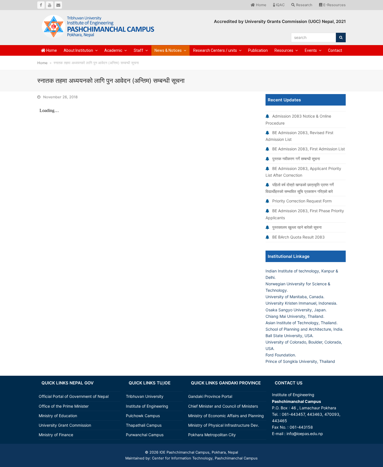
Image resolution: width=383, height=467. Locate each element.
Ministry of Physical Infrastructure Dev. (223, 425)
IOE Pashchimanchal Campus (183, 452)
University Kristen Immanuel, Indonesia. (301, 303)
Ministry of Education (58, 415)
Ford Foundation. (281, 354)
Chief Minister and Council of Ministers (223, 406)
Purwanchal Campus (144, 434)
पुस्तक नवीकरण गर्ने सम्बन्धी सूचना (296, 158)
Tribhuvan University (144, 396)
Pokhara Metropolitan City (212, 434)
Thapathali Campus (143, 425)
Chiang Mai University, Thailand (294, 316)
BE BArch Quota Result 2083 (298, 237)
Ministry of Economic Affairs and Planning (226, 415)
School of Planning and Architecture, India (304, 329)
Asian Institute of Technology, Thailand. (302, 322)
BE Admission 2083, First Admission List (308, 148)
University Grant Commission (65, 425)
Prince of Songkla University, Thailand (300, 361)
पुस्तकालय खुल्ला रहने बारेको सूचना (297, 227)
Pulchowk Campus (143, 415)
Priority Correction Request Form (302, 201)
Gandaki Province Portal (210, 396)
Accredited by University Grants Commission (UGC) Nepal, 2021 (280, 21)
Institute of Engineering (147, 406)
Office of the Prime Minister (64, 406)
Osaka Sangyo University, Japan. (296, 309)
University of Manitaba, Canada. (295, 296)
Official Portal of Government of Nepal (74, 396)
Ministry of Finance (56, 434)
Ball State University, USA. (289, 335)
